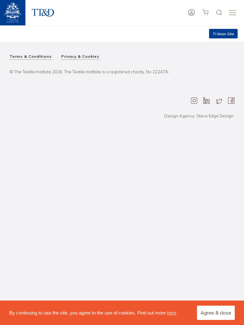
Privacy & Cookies (80, 56)
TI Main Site (223, 33)
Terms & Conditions (31, 56)
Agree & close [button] (215, 313)
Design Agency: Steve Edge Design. (199, 115)
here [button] (171, 312)
